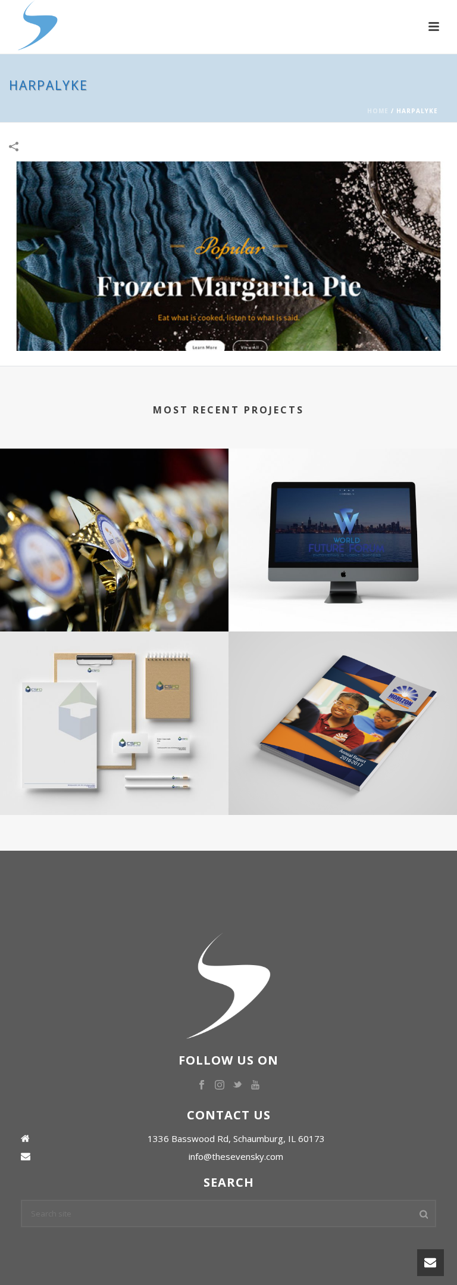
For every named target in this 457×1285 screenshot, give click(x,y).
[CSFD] (114, 681)
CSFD (114, 770)
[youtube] (255, 1085)
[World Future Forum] (342, 497)
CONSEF (114, 587)
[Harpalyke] (228, 255)
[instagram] (219, 1085)
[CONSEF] (114, 497)
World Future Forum (343, 587)
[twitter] (237, 1085)
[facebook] (201, 1085)
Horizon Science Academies (343, 770)
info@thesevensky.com (236, 1156)
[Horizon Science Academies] (342, 681)
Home (378, 111)
